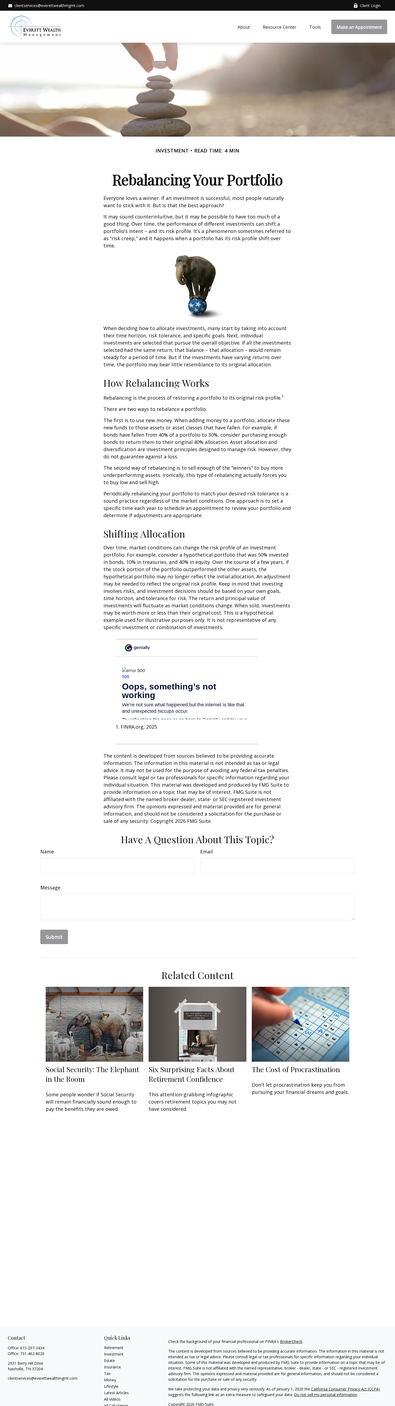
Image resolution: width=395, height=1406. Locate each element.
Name (47, 851)
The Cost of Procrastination (296, 1069)
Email (206, 851)
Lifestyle (111, 1386)
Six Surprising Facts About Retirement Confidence (192, 1074)
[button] (243, 26)
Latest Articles (116, 1392)
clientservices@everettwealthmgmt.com (49, 5)
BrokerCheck (291, 1341)
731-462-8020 (32, 1353)
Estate (109, 1360)
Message (50, 887)
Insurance (112, 1367)
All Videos (112, 1399)
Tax (107, 1373)
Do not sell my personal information (325, 1394)
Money (110, 1379)
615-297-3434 (32, 1347)
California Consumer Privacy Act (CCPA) (345, 1389)
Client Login (370, 5)
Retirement (113, 1347)
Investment (114, 1354)
